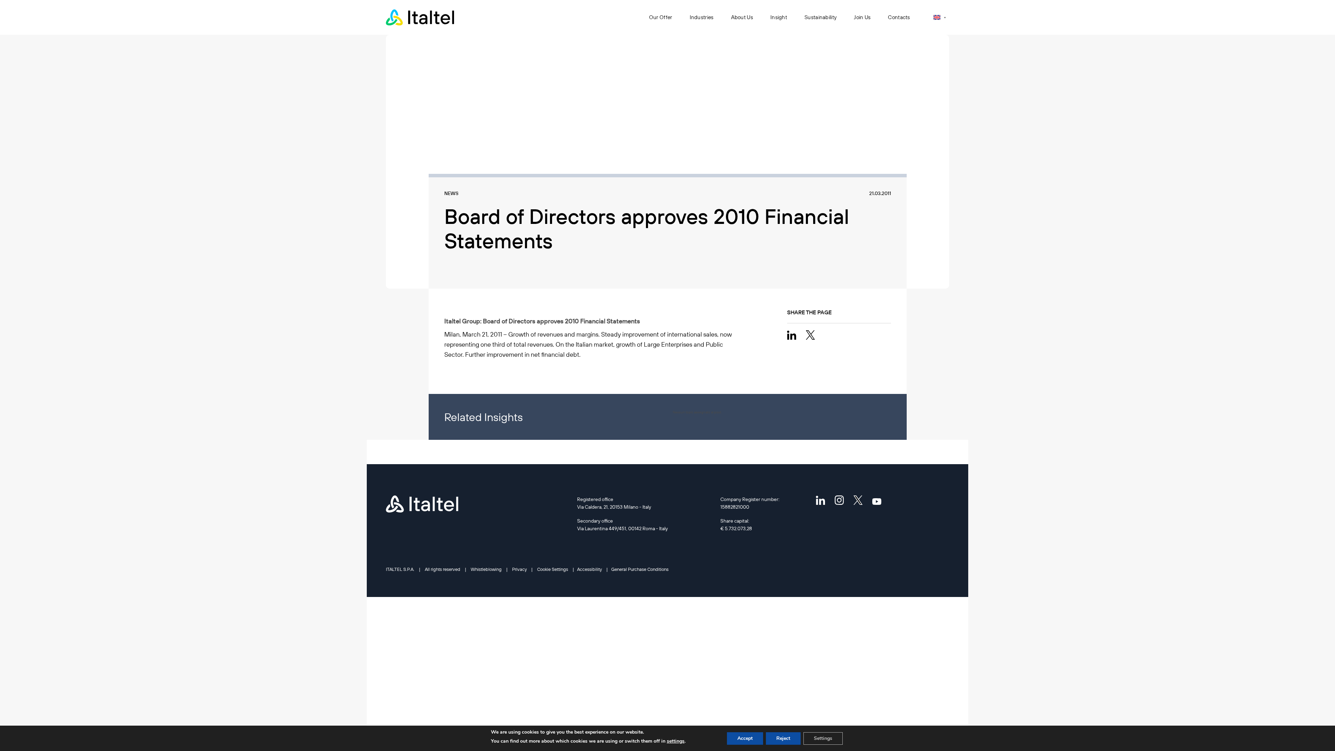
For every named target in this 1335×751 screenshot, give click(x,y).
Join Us (862, 17)
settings (676, 741)
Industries (702, 17)
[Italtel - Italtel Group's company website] (420, 17)
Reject (783, 738)
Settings (823, 738)
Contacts (899, 17)
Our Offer (660, 17)
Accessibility (589, 569)
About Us (742, 17)
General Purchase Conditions (640, 569)
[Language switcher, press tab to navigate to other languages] (939, 17)
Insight (778, 17)
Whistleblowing (486, 569)
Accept (745, 738)
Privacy (519, 569)
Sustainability (820, 17)
